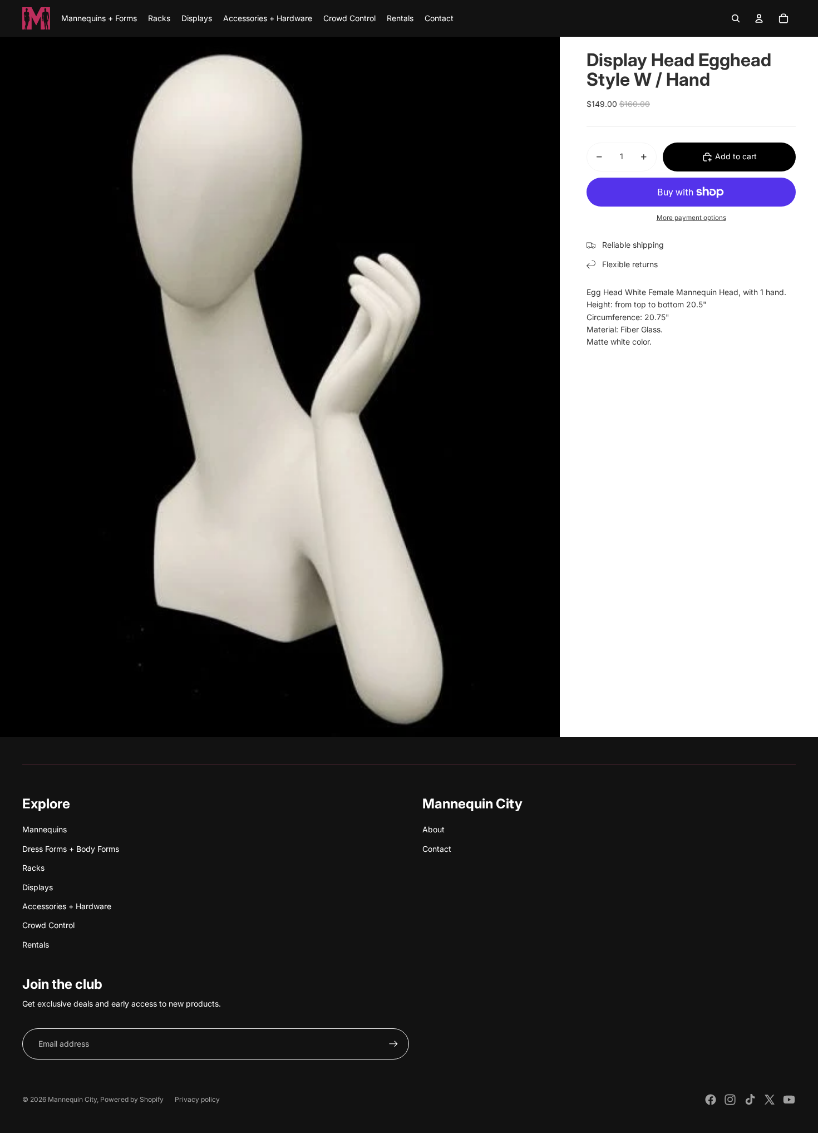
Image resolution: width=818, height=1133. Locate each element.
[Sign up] (393, 1043)
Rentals (35, 944)
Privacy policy (197, 1099)
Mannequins (44, 829)
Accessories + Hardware (66, 906)
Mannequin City (72, 1099)
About (433, 829)
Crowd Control (48, 925)
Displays (37, 887)
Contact (436, 849)
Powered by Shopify (132, 1099)
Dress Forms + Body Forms (70, 849)
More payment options (691, 218)
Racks (33, 867)
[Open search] (735, 18)
